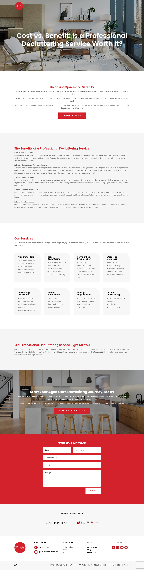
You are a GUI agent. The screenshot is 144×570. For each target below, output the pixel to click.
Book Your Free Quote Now (72, 411)
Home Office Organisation (84, 257)
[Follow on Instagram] (117, 547)
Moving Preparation (53, 293)
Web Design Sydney (121, 565)
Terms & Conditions (103, 565)
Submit (93, 490)
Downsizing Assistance (24, 293)
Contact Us (91, 552)
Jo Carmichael (68, 547)
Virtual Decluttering (113, 293)
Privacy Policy (85, 565)
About (65, 552)
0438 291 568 (44, 547)
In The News (92, 547)
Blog (89, 550)
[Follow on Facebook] (113, 547)
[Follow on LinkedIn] (122, 547)
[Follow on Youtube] (126, 547)
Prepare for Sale (26, 256)
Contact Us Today (72, 115)
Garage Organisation (84, 293)
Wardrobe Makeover (112, 257)
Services (66, 550)
